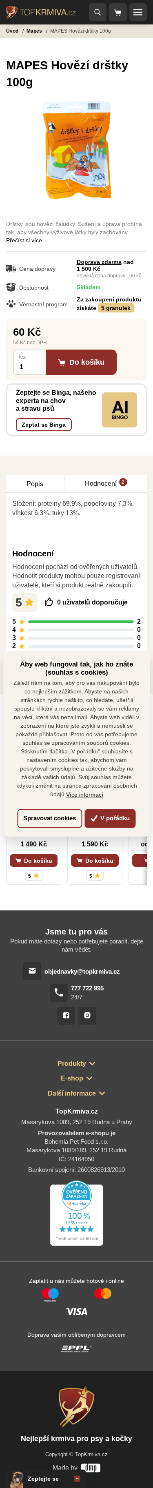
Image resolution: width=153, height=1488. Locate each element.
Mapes (35, 31)
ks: (23, 357)
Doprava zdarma (99, 262)
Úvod (13, 31)
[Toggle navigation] (98, 12)
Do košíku (37, 860)
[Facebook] (66, 1016)
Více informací (84, 794)
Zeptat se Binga (44, 424)
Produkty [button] (72, 1063)
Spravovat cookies (49, 818)
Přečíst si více (24, 240)
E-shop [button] (72, 1078)
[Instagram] (87, 1016)
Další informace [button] (72, 1093)
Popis (35, 483)
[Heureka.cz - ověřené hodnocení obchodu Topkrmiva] (76, 1213)
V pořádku (114, 818)
